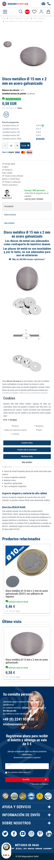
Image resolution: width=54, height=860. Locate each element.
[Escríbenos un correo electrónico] (43, 4)
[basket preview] (48, 11)
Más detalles (27, 462)
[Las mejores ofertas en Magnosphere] (27, 11)
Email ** (10, 764)
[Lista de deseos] (34, 11)
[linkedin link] (49, 834)
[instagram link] (31, 834)
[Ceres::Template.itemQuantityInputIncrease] (17, 146)
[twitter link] (5, 834)
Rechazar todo (27, 456)
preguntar (40, 139)
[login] (41, 11)
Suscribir (26, 779)
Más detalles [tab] (9, 223)
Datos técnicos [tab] (10, 214)
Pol (5, 420)
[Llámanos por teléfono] (49, 4)
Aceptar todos (27, 443)
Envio (20, 108)
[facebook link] (14, 834)
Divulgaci (13, 420)
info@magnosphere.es (14, 724)
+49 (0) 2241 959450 (33, 199)
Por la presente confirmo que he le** (19, 772)
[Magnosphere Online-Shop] (15, 3)
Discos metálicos (39, 18)
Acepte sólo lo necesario (27, 449)
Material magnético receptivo (19, 18)
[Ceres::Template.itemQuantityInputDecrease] (5, 146)
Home (4, 18)
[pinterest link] (40, 834)
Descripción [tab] (9, 206)
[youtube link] (23, 834)
